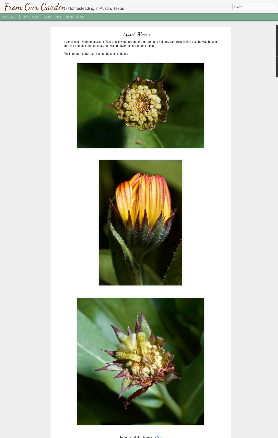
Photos (68, 17)
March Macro (136, 34)
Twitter (46, 17)
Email (57, 17)
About (35, 17)
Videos (80, 17)
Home (25, 17)
